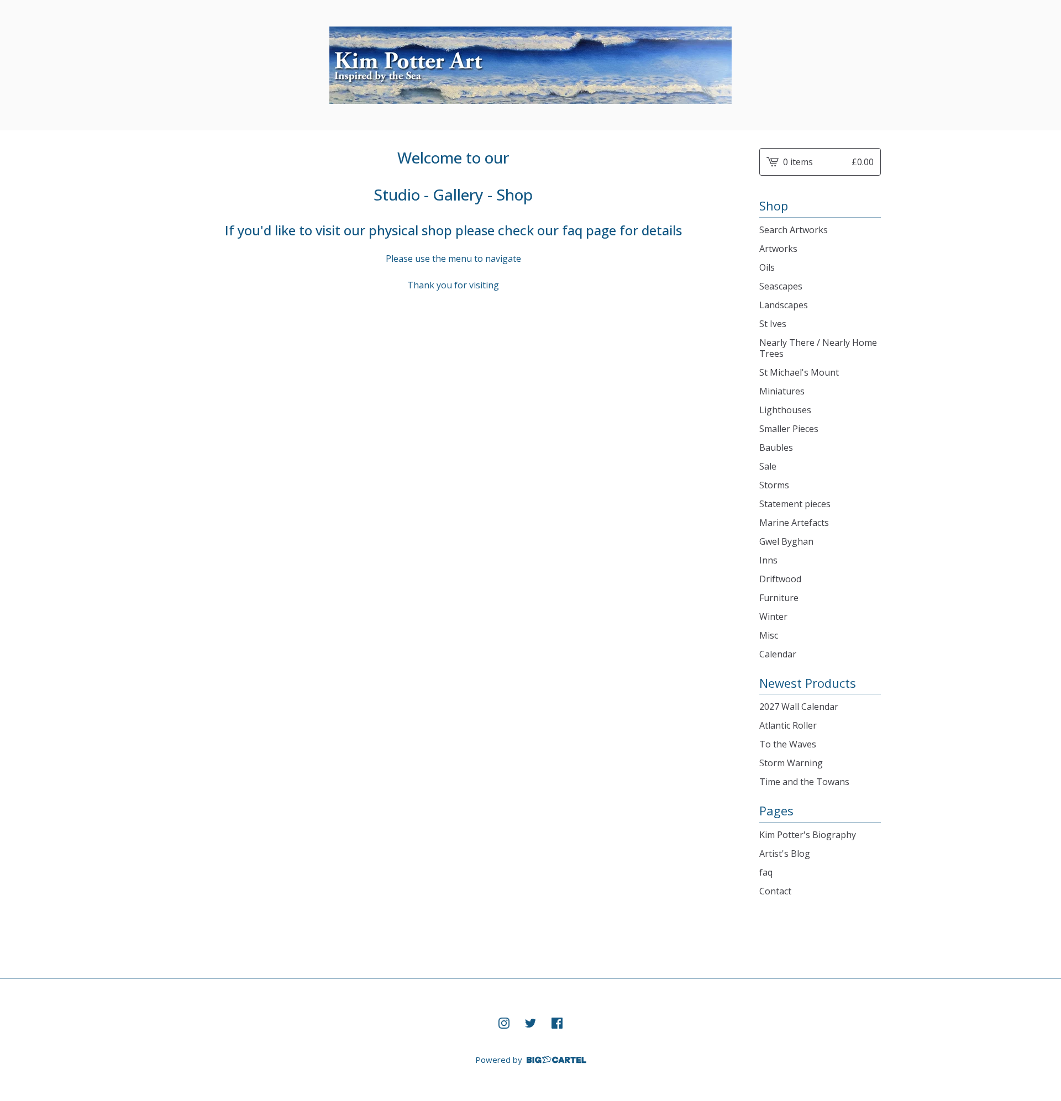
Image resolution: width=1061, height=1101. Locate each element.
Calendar (777, 654)
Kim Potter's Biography (807, 835)
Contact (775, 891)
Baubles (776, 447)
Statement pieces (795, 504)
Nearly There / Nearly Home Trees (818, 348)
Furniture (779, 598)
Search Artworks (793, 230)
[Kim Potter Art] (530, 65)
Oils (767, 267)
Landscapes (783, 305)
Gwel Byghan (786, 541)
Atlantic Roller (788, 725)
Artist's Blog (784, 853)
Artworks (778, 249)
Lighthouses (785, 410)
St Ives (772, 324)
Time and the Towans (804, 782)
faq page (589, 230)
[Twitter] (530, 1023)
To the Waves (787, 744)
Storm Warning (791, 763)
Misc (768, 635)
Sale (767, 466)
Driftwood (780, 579)
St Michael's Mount (799, 372)
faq (766, 872)
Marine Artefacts (794, 523)
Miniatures (782, 391)
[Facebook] (557, 1023)
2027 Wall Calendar (798, 706)
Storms (774, 485)
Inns (768, 560)
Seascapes (780, 286)
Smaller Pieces (788, 429)
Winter (773, 616)
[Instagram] (504, 1023)
